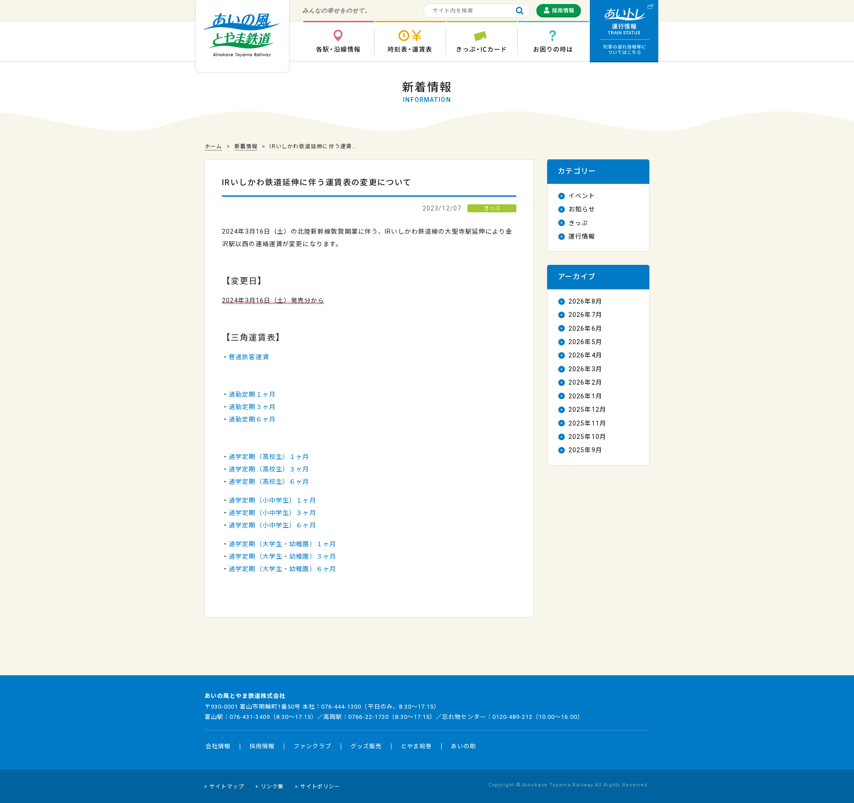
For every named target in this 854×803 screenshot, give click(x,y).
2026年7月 (585, 314)
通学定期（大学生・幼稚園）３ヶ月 (282, 556)
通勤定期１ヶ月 (252, 394)
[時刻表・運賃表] (410, 41)
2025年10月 (587, 436)
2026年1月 (585, 396)
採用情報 (262, 746)
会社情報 (217, 746)
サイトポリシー (320, 786)
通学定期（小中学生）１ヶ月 (272, 500)
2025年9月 (585, 450)
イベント (581, 195)
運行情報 (581, 236)
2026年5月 (585, 341)
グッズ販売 (366, 746)
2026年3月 (585, 369)
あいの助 (463, 746)
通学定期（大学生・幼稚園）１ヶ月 (282, 544)
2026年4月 (585, 355)
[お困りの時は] (553, 41)
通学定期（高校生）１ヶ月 (269, 456)
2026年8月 (585, 301)
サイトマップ (226, 786)
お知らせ (581, 209)
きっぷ (578, 223)
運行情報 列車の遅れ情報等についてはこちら (624, 31)
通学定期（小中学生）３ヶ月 (272, 512)
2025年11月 (587, 423)
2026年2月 (585, 382)
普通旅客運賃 (249, 357)
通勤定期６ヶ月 (252, 419)
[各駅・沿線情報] (338, 41)
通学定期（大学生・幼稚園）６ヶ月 (282, 568)
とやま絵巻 (416, 746)
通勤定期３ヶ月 (252, 406)
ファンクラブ (312, 746)
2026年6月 (585, 328)
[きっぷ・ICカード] (481, 41)
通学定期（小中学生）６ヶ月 (272, 525)
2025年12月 (587, 409)
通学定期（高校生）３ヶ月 (269, 469)
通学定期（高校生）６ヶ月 (269, 481)
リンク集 (272, 786)
